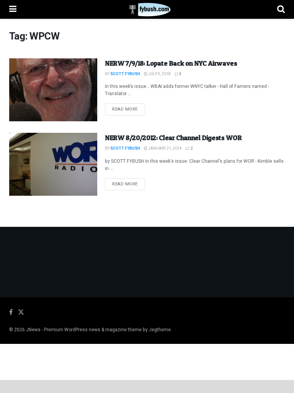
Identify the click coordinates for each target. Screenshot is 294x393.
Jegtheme (160, 329)
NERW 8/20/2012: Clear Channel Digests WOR (173, 138)
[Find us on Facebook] (11, 312)
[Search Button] (281, 9)
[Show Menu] (12, 9)
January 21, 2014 (164, 148)
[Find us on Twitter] (21, 312)
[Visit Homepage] (147, 9)
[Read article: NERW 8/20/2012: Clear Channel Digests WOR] (53, 164)
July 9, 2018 (159, 74)
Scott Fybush (125, 74)
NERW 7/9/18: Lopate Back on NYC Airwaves (171, 63)
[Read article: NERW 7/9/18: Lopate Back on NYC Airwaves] (53, 89)
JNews (33, 329)
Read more (128, 109)
